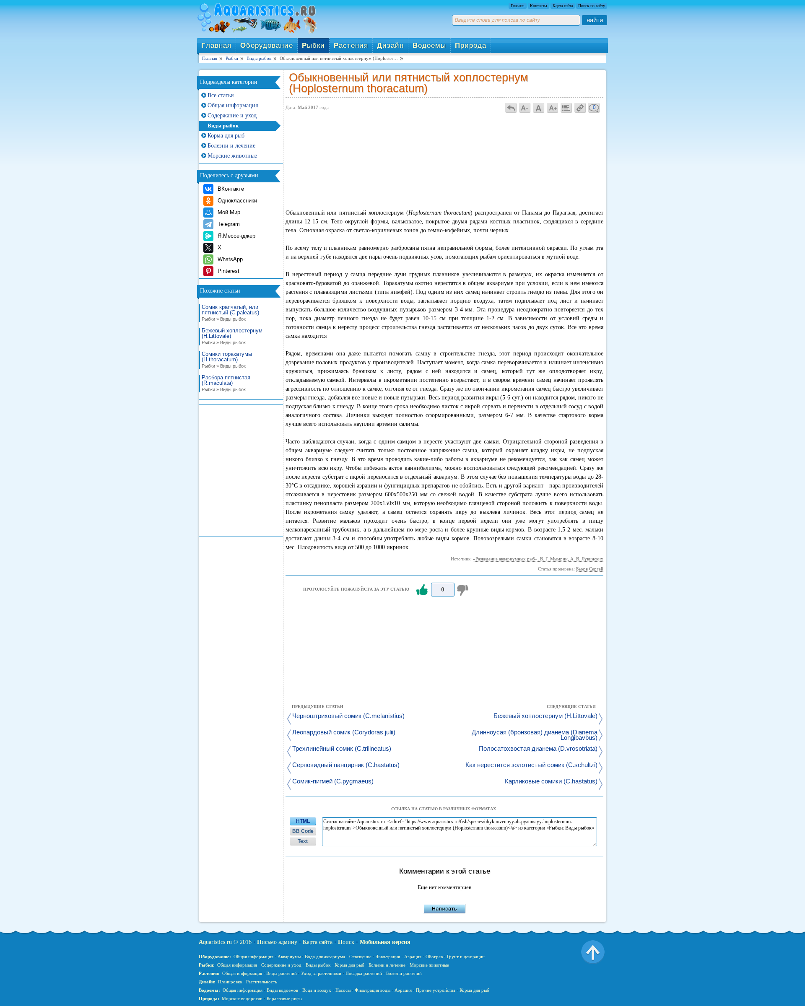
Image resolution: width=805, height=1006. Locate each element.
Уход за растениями (321, 973)
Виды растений (281, 973)
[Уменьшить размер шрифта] (525, 107)
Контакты (538, 5)
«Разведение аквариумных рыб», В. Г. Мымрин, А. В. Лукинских (538, 558)
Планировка (230, 981)
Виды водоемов (282, 990)
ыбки (313, 45)
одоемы (429, 45)
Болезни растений (404, 973)
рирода (470, 45)
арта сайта (317, 942)
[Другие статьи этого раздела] (566, 107)
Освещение (360, 956)
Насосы (343, 990)
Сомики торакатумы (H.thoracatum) (227, 359)
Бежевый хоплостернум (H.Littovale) (232, 336)
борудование (266, 45)
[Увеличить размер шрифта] (552, 107)
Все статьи (221, 95)
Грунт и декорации (466, 956)
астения (351, 45)
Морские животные (232, 156)
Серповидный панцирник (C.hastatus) (346, 765)
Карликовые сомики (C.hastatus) (551, 781)
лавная (216, 45)
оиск (346, 942)
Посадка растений (363, 973)
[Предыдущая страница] (511, 107)
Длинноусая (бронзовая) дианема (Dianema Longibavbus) (534, 735)
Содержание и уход (232, 115)
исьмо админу (277, 942)
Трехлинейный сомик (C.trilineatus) (341, 749)
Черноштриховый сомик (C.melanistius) (348, 716)
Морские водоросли (242, 998)
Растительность (261, 981)
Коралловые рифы (284, 998)
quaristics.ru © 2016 (225, 942)
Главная (518, 5)
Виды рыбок (223, 125)
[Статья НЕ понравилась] (464, 590)
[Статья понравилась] (422, 590)
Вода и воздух (316, 990)
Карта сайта (563, 5)
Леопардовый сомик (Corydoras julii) (343, 732)
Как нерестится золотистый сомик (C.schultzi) (531, 765)
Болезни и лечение (231, 146)
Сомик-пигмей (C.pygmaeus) (333, 781)
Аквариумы (289, 956)
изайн (390, 45)
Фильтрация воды (372, 990)
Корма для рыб (226, 135)
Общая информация (233, 105)
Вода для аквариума (325, 956)
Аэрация (412, 956)
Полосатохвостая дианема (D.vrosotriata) (538, 749)
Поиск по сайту (591, 5)
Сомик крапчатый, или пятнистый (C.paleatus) (230, 313)
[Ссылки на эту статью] (580, 107)
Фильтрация (388, 956)
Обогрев (434, 956)
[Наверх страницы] (592, 951)
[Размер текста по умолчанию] (539, 107)
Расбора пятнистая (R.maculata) (226, 383)
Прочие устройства (435, 990)
